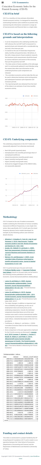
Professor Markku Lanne (12, 270)
